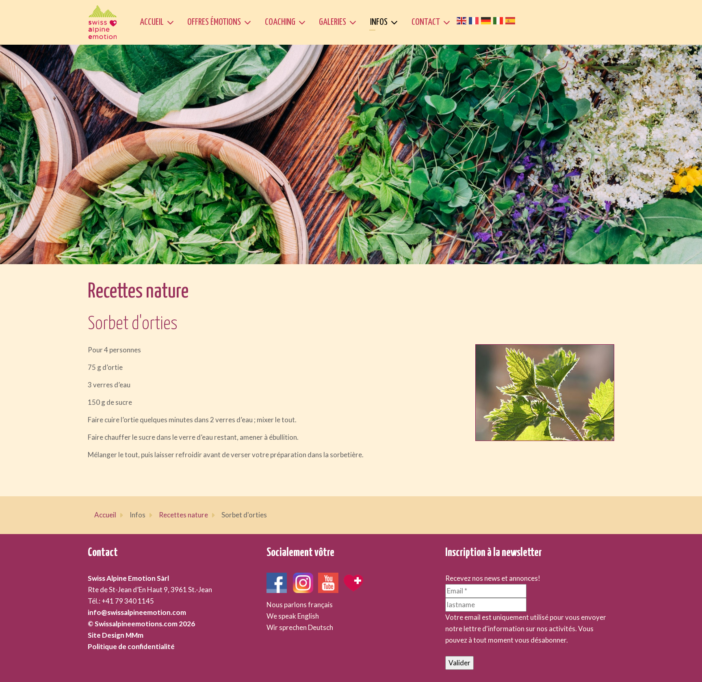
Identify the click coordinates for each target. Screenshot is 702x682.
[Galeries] (354, 22)
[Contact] (448, 22)
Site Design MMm (115, 635)
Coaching (280, 22)
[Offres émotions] (249, 22)
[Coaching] (303, 22)
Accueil (152, 22)
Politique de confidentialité (131, 646)
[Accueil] (172, 22)
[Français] (475, 19)
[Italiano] (499, 19)
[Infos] (396, 22)
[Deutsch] (487, 19)
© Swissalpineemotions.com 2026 (141, 623)
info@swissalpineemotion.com (137, 612)
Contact (426, 22)
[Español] (511, 19)
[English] (463, 19)
